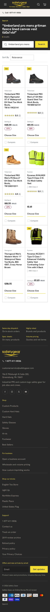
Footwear (6, 439)
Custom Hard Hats (10, 411)
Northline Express (10, 495)
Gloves (5, 428)
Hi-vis (4, 433)
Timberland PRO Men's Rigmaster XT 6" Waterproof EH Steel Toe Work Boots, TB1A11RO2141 (13, 101)
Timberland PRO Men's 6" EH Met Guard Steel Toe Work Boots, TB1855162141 (34, 99)
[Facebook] (5, 392)
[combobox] (18, 44)
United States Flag (10, 506)
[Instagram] (12, 392)
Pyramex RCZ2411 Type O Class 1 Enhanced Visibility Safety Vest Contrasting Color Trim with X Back (36, 260)
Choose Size (10, 135)
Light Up (6, 490)
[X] (19, 392)
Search (41, 44)
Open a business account (13, 459)
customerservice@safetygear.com (18, 368)
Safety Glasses (9, 422)
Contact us (7, 526)
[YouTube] (26, 392)
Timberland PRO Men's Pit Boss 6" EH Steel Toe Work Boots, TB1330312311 (13, 181)
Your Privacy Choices (12, 554)
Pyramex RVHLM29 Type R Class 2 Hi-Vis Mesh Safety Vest (36, 179)
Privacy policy (8, 548)
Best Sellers (7, 444)
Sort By (5, 57)
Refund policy (8, 543)
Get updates (39, 569)
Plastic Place (8, 501)
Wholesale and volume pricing (16, 464)
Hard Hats (7, 417)
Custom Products (10, 406)
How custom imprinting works (16, 470)
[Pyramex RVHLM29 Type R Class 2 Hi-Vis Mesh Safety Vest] (36, 158)
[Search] (38, 4)
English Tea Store (10, 484)
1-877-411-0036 (13, 361)
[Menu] (5, 4)
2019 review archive (11, 537)
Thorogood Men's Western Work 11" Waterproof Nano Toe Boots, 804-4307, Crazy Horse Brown (13, 260)
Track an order (9, 532)
